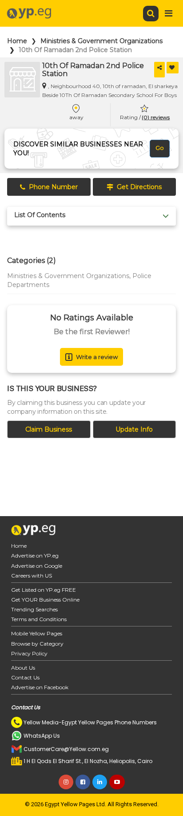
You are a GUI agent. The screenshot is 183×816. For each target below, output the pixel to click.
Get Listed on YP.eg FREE (43, 589)
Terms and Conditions (39, 619)
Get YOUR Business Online (45, 599)
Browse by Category (37, 643)
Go (159, 147)
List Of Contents (39, 215)
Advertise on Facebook (39, 687)
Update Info (134, 429)
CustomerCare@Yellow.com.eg (66, 749)
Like (173, 67)
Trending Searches (34, 609)
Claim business (48, 429)
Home (17, 41)
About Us (23, 667)
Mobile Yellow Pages (36, 633)
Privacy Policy (29, 653)
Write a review (97, 356)
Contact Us (25, 677)
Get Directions (139, 187)
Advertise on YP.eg (35, 555)
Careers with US (31, 575)
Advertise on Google (36, 565)
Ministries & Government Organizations (101, 41)
